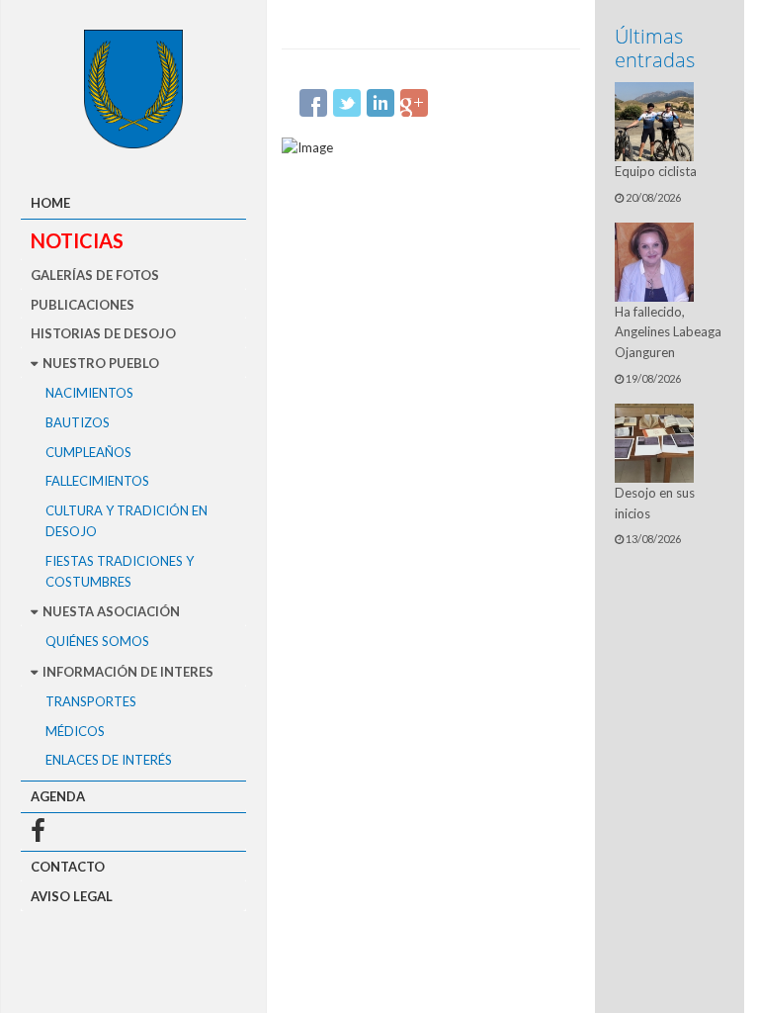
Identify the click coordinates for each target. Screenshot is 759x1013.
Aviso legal (72, 896)
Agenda (58, 796)
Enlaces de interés (108, 760)
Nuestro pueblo (99, 363)
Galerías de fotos (95, 275)
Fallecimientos (97, 481)
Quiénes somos (97, 641)
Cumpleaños (88, 452)
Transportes (90, 701)
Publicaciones (82, 305)
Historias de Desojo (103, 333)
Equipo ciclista (656, 171)
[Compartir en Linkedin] (380, 103)
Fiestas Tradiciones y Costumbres (119, 571)
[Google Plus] (414, 103)
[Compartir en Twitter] (347, 103)
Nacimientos (89, 393)
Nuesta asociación (110, 611)
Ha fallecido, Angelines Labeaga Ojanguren (668, 332)
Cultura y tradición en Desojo (126, 521)
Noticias (77, 240)
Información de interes (126, 672)
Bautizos (77, 422)
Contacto (68, 867)
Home (50, 203)
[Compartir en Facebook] (313, 103)
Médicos (75, 731)
